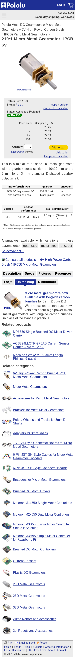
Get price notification (56, 156)
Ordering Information (57, 646)
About (51, 650)
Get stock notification (55, 108)
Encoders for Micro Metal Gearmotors (39, 479)
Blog (27, 646)
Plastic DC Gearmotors (29, 572)
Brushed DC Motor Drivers (31, 491)
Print (10, 642)
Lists (7, 650)
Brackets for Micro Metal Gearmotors (38, 410)
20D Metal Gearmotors (29, 584)
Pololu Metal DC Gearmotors (22, 24)
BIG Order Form (36, 650)
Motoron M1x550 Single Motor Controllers (42, 503)
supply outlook (59, 104)
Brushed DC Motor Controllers (34, 549)
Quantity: (17, 146)
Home (7, 646)
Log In (61, 4)
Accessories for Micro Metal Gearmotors (41, 398)
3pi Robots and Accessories (33, 630)
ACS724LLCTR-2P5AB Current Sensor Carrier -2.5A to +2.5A (41, 345)
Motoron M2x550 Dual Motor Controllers (41, 514)
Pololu (19, 104)
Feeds (43, 642)
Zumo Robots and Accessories (34, 619)
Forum (17, 646)
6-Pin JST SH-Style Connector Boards (40, 468)
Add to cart (58, 147)
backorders (17, 151)
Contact (61, 650)
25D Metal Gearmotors (29, 596)
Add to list (62, 152)
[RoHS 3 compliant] (14, 115)
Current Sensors (24, 561)
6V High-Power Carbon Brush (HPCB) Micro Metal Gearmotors (40, 375)
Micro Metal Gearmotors (30, 386)
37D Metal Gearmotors (29, 607)
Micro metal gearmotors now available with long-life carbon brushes (47, 297)
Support (37, 646)
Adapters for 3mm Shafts (30, 433)
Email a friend (27, 642)
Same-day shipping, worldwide (54, 16)
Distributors (18, 650)
